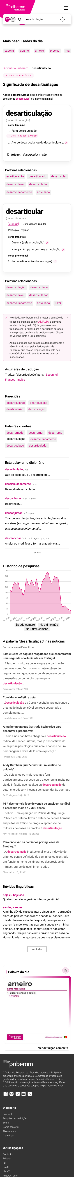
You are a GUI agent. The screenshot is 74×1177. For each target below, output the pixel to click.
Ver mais (37, 552)
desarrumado (15, 432)
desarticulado (37, 176)
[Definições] (62, 19)
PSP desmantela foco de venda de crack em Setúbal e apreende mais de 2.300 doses (36, 806)
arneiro (39, 50)
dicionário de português (18, 1076)
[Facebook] (5, 1095)
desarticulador (38, 184)
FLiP (5, 1163)
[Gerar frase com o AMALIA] (66, 143)
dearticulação (38, 402)
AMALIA (43, 321)
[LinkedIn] (23, 1095)
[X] (29, 1095)
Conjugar (13, 224)
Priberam (7, 1158)
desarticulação (15, 287)
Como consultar (11, 1127)
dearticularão (14, 409)
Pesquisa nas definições (15, 1118)
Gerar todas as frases (20, 75)
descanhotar (13, 498)
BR (13, 19)
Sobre (6, 1122)
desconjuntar (13, 513)
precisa (54, 50)
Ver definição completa (53, 1048)
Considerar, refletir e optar (20, 697)
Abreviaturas (9, 1131)
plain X (6, 1171)
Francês (10, 379)
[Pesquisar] (20, 19)
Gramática (8, 1135)
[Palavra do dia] (65, 970)
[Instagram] (11, 1095)
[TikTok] (17, 1095)
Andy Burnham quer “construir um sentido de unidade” (32, 767)
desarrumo (55, 432)
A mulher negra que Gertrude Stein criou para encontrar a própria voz (32, 729)
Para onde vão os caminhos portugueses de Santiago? (31, 844)
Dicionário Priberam (15, 68)
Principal (7, 1114)
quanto (24, 50)
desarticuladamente (19, 192)
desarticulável (15, 184)
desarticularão (15, 402)
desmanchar (13, 538)
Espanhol (52, 374)
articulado (43, 192)
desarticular (58, 176)
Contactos (8, 1154)
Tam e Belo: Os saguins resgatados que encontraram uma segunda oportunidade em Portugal (37, 656)
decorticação (36, 409)
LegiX (6, 1167)
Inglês (21, 379)
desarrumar (36, 432)
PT (7, 19)
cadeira (9, 50)
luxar (58, 303)
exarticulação (15, 176)
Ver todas (37, 949)
